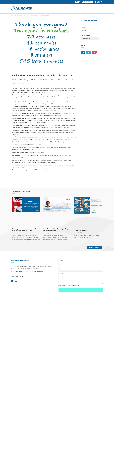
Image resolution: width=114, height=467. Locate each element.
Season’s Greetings (80, 230)
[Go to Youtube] (98, 2)
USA (52, 104)
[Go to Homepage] (21, 8)
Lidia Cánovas (16, 127)
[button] (101, 2)
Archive (22, 83)
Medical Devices (16, 152)
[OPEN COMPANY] (61, 9)
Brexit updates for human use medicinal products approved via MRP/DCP (25, 230)
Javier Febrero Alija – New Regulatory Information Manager (55, 230)
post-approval (23, 149)
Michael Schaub (16, 108)
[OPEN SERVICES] (72, 9)
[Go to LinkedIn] (95, 2)
